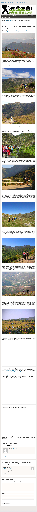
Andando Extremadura (8, 2)
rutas (21, 31)
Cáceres (27, 30)
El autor (6, 15)
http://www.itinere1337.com (11, 370)
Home (6, 20)
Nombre (4, 493)
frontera (12, 31)
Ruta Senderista (18, 30)
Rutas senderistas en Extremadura (6, 17)
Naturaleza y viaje (15, 66)
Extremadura (9, 31)
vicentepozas (15, 448)
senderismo (28, 31)
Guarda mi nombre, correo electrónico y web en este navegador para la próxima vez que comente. (16, 501)
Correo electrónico (4, 497)
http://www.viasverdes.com (18, 371)
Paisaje (19, 31)
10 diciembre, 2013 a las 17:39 (7, 468)
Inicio (2, 15)
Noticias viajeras (10, 20)
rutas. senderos (24, 31)
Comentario (4, 484)
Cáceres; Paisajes (31, 30)
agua (25, 30)
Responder (5, 473)
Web (3, 498)
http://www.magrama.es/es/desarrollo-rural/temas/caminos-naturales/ (14, 375)
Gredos (15, 31)
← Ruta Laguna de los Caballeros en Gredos (9, 456)
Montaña (17, 31)
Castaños (5, 31)
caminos (3, 31)
